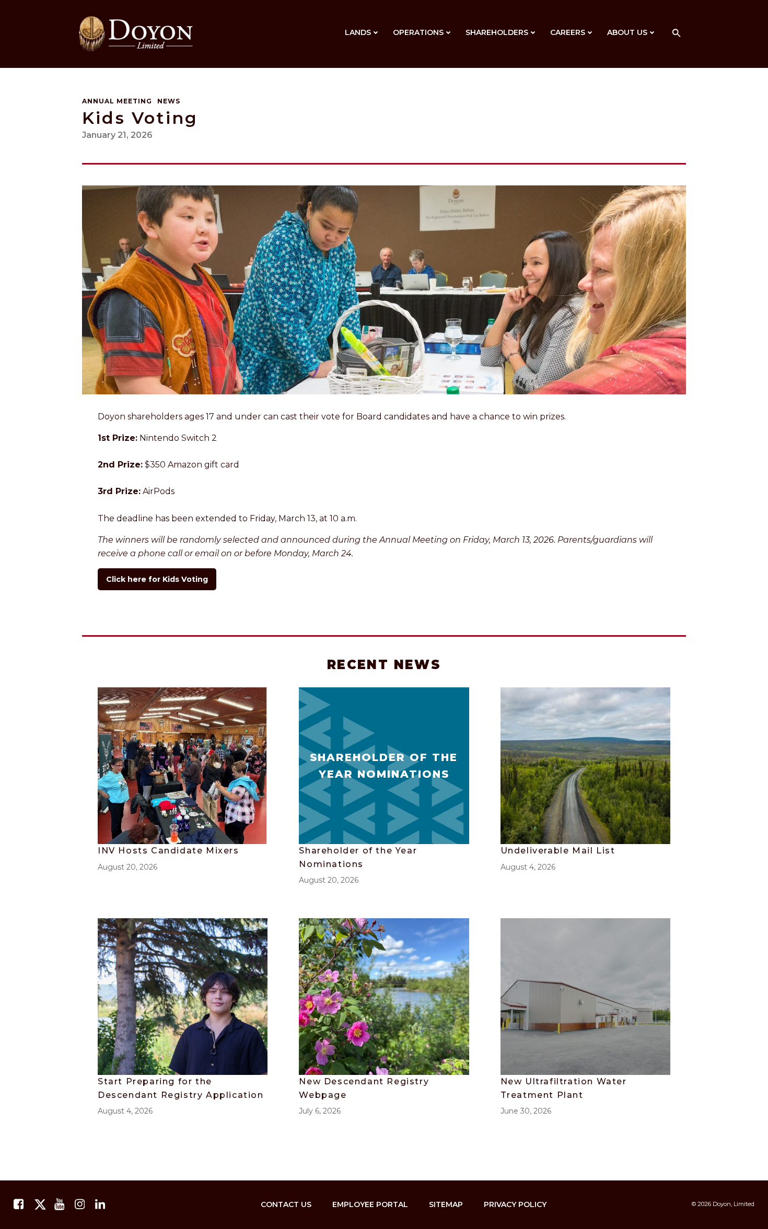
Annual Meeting (117, 101)
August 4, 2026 (528, 867)
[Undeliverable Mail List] (585, 765)
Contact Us (286, 1204)
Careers (567, 32)
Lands (358, 32)
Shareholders (497, 32)
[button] (676, 33)
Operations (418, 32)
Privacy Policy (515, 1204)
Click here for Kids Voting (157, 579)
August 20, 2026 (127, 867)
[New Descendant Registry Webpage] (384, 996)
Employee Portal (370, 1204)
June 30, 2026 (526, 1111)
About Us (627, 32)
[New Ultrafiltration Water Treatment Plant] (585, 996)
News (168, 101)
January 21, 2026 (117, 135)
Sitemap (446, 1204)
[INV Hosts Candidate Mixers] (182, 765)
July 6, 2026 (320, 1111)
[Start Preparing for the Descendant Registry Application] (182, 996)
